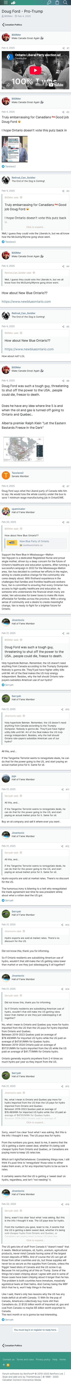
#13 (67, 924)
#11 (67, 789)
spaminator (18, 508)
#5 (68, 326)
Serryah (16, 696)
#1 (68, 48)
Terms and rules (25, 1359)
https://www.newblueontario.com (26, 301)
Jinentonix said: (13, 715)
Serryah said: (12, 795)
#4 (68, 266)
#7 (68, 486)
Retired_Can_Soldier (24, 177)
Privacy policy (43, 1359)
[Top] (4, 1364)
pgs (14, 776)
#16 (67, 1204)
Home (62, 1359)
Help (54, 1359)
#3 (68, 191)
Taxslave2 (18, 472)
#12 (67, 846)
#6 (68, 380)
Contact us (8, 1359)
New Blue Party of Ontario (34, 541)
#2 (68, 112)
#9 (68, 633)
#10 (67, 709)
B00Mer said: (12, 197)
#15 (67, 1086)
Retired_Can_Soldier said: (18, 272)
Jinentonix (18, 619)
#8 (68, 522)
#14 (67, 989)
